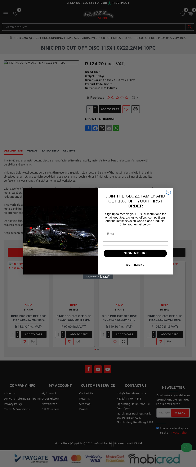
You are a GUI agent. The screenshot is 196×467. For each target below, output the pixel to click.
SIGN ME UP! (135, 253)
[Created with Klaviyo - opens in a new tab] (98, 276)
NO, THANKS (135, 265)
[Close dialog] (168, 192)
